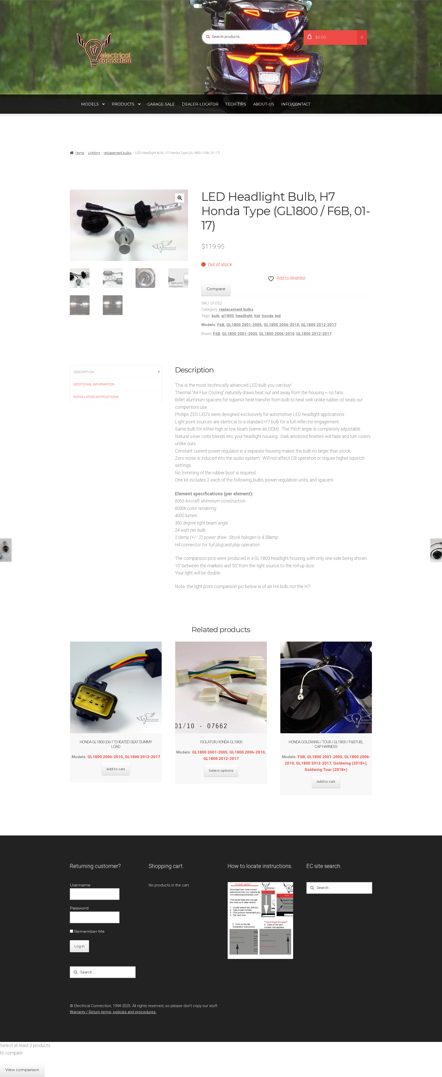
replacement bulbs (117, 153)
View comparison (22, 1069)
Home (79, 153)
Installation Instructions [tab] (96, 397)
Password (79, 908)
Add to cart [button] (115, 769)
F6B (220, 324)
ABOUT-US (263, 104)
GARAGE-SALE (161, 104)
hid (257, 315)
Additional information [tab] (93, 384)
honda (267, 315)
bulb (215, 315)
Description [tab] (83, 372)
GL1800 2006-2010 (281, 324)
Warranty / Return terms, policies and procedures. (113, 1012)
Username (80, 885)
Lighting (94, 153)
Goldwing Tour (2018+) (326, 769)
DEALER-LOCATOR (200, 104)
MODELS (90, 104)
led (278, 315)
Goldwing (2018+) (349, 763)
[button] (179, 197)
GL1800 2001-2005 (244, 324)
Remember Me (89, 931)
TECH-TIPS (235, 104)
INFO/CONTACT (296, 104)
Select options (221, 770)
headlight (244, 315)
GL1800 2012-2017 (318, 324)
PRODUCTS (123, 104)
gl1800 (227, 315)
